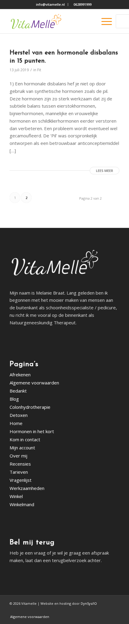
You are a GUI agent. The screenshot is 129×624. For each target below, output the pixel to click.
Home (16, 423)
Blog (14, 399)
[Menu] (103, 21)
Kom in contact (25, 439)
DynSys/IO (89, 603)
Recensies (20, 464)
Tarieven (19, 472)
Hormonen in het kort (32, 431)
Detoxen (19, 415)
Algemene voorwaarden (34, 383)
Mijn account (22, 448)
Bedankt (18, 391)
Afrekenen (20, 375)
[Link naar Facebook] (105, 610)
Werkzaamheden (27, 488)
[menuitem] (50, 4)
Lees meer (104, 170)
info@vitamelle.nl (50, 4)
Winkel (16, 496)
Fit (39, 69)
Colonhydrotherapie (30, 407)
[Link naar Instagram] (114, 610)
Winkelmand (22, 504)
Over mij (18, 456)
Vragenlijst (21, 480)
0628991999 (83, 4)
